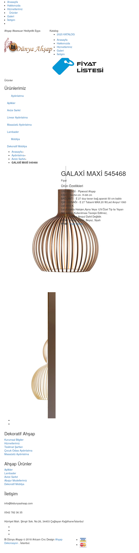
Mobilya (15, 139)
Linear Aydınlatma (17, 117)
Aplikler (11, 103)
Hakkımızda (13, 5)
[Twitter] (13, 534)
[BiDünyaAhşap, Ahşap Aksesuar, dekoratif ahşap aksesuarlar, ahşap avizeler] (28, 45)
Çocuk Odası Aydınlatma (18, 450)
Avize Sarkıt (13, 110)
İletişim (11, 20)
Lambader (13, 132)
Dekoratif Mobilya (17, 146)
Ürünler (13, 12)
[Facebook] (13, 526)
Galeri (10, 16)
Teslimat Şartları (13, 447)
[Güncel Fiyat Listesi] (79, 66)
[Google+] (13, 530)
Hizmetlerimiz (15, 9)
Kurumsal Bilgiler (14, 439)
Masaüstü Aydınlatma (19, 124)
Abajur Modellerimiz (15, 480)
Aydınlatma (17, 96)
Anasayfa (12, 2)
